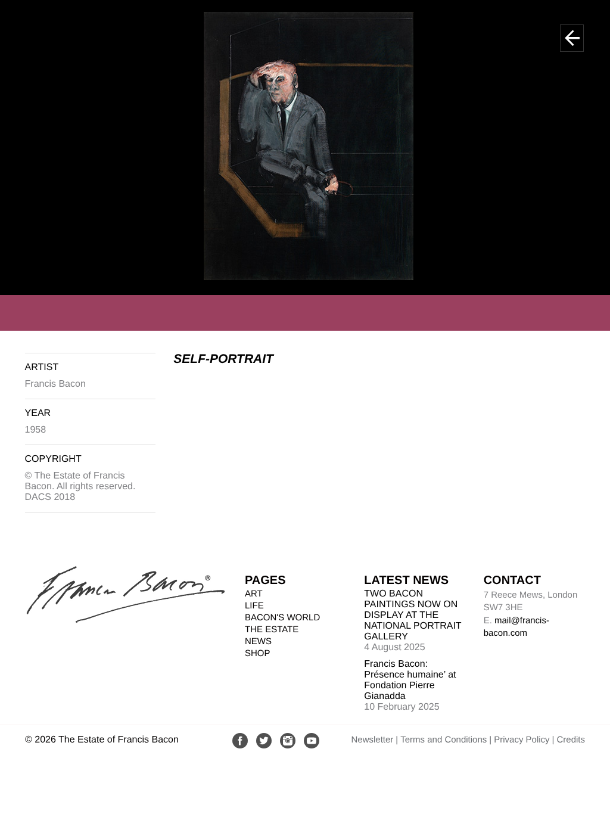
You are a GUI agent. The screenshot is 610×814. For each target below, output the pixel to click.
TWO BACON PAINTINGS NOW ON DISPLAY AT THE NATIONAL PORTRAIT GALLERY (412, 615)
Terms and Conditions (443, 740)
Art (254, 594)
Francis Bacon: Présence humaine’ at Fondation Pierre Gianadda (410, 680)
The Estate (271, 630)
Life (254, 606)
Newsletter (372, 740)
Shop (257, 653)
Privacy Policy (521, 740)
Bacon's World (282, 618)
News (258, 641)
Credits (570, 740)
